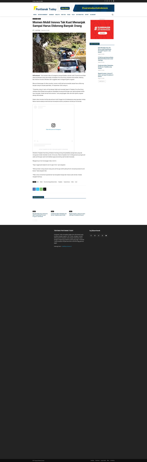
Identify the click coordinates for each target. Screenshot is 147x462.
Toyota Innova (67, 181)
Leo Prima (38, 30)
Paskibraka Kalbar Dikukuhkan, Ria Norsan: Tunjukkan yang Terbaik (105, 67)
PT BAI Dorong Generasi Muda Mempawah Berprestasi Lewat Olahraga (105, 59)
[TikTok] (109, 1)
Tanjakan (60, 181)
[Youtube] (113, 1)
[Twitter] (111, 1)
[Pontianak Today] (45, 8)
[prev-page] (34, 220)
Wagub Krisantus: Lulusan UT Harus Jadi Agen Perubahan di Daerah (105, 75)
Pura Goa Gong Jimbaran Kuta (50, 181)
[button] (112, 14)
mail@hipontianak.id (67, 246)
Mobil (41, 181)
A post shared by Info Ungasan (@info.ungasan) (53, 149)
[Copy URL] (44, 189)
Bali (38, 181)
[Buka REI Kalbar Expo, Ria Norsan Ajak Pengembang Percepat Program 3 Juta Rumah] (41, 206)
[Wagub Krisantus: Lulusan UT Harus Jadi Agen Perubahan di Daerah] (77, 206)
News (39, 18)
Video (72, 181)
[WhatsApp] (41, 189)
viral (76, 181)
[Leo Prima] (34, 30)
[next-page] (36, 220)
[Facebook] (105, 1)
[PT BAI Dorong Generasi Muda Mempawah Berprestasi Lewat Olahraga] (93, 59)
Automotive (35, 18)
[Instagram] (107, 1)
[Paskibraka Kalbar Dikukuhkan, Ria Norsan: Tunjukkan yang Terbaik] (59, 206)
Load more (101, 81)
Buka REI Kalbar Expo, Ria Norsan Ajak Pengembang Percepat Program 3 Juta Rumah (40, 215)
